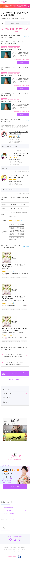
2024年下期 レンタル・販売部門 (16, 234)
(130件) (11, 303)
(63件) (11, 335)
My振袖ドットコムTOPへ (15, 379)
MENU (27, 2)
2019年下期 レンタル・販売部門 (16, 224)
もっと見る (25, 36)
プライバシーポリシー (9, 551)
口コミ (17, 23)
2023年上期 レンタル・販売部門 (16, 230)
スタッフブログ (21, 547)
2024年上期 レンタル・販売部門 (16, 233)
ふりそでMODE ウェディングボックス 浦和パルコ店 (18, 133)
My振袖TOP (6, 547)
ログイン (23, 2)
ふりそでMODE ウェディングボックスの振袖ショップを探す (15, 373)
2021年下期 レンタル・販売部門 (16, 226)
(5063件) (18, 220)
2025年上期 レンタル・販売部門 (16, 236)
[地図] (6, 274)
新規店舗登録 (24, 551)
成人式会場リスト (16, 549)
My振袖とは (13, 547)
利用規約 (24, 549)
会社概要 (17, 551)
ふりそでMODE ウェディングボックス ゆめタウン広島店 (18, 176)
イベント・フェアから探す (10, 513)
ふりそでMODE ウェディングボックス (20, 8)
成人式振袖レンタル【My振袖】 (6, 8)
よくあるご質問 (7, 549)
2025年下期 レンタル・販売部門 (16, 237)
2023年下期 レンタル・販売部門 (16, 231)
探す (19, 2)
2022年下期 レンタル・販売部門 (16, 228)
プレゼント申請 (15, 486)
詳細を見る (23, 62)
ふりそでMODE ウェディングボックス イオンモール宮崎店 (18, 154)
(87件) (11, 271)
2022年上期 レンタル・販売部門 (16, 227)
